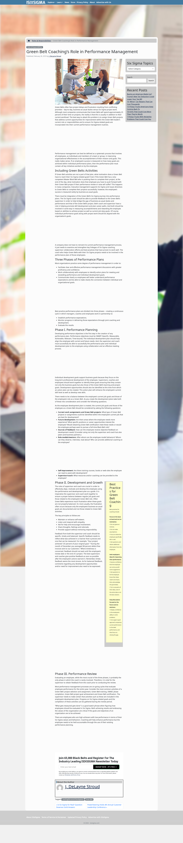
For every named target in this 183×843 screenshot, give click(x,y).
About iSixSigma (33, 817)
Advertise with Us (103, 2)
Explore (51, 2)
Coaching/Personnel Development (73, 799)
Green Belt (89, 799)
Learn (59, 2)
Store (73, 2)
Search (129, 77)
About (92, 2)
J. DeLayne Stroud (55, 56)
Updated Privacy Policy (77, 817)
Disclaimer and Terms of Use (72, 775)
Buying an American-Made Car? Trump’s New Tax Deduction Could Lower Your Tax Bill (140, 96)
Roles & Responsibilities (41, 41)
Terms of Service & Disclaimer (54, 817)
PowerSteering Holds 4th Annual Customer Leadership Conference (104, 806)
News (67, 2)
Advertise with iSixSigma (98, 817)
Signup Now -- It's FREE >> (106, 767)
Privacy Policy (82, 2)
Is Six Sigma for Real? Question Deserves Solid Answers (69, 806)
